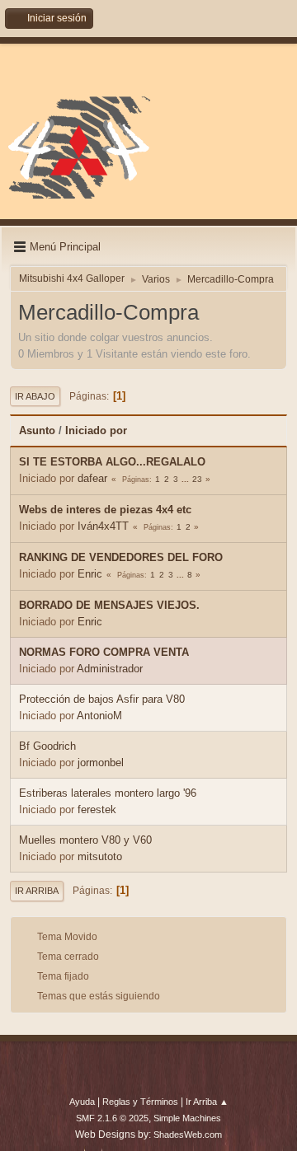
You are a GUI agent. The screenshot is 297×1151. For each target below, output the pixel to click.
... (186, 479)
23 (197, 479)
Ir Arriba (37, 891)
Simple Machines (187, 1118)
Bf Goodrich (47, 746)
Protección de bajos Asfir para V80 (102, 699)
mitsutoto (100, 856)
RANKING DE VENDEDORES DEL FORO (121, 557)
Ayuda (82, 1102)
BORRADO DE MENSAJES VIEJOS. (109, 605)
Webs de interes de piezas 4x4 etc (105, 509)
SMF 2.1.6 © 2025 (112, 1118)
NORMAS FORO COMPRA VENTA (104, 652)
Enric (90, 574)
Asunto (37, 430)
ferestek (97, 809)
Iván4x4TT (103, 526)
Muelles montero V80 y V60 (85, 840)
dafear (92, 478)
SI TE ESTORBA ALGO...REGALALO (112, 462)
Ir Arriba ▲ (207, 1102)
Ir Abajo (35, 396)
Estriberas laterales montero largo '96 (107, 793)
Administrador (110, 668)
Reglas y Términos (140, 1102)
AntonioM (99, 715)
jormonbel (101, 762)
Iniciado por (96, 430)
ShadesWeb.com (187, 1134)
